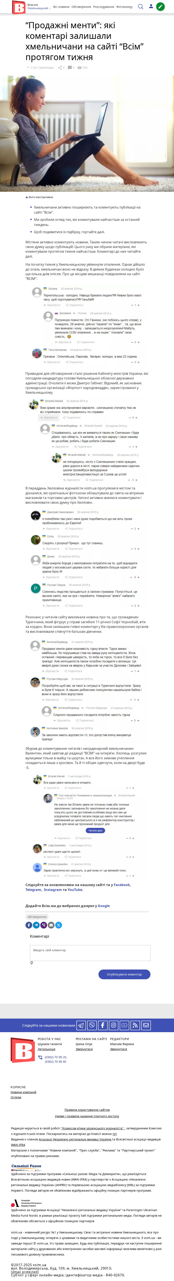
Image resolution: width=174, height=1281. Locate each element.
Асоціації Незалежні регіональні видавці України (75, 1139)
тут (114, 1134)
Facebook (121, 884)
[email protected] (25, 1272)
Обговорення (81, 7)
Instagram (52, 889)
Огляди (16, 1097)
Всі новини (61, 7)
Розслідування (103, 7)
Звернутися (84, 1049)
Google (104, 905)
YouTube (74, 889)
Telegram (33, 889)
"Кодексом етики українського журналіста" (93, 1128)
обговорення (37, 917)
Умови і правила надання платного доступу (87, 1116)
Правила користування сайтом (87, 1110)
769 (82, 67)
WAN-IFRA (18, 1145)
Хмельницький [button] (38, 8)
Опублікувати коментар (124, 974)
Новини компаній (23, 1092)
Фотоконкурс (125, 7)
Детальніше (46, 1049)
